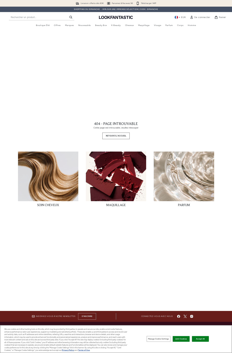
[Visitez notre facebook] (178, 316)
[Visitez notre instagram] (191, 316)
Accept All (200, 339)
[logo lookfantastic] (116, 17)
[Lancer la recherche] (70, 17)
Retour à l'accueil (116, 136)
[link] (200, 17)
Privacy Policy (68, 350)
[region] (116, 339)
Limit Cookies (181, 339)
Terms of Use (84, 350)
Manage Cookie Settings (158, 339)
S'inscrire (87, 316)
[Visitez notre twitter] (185, 316)
